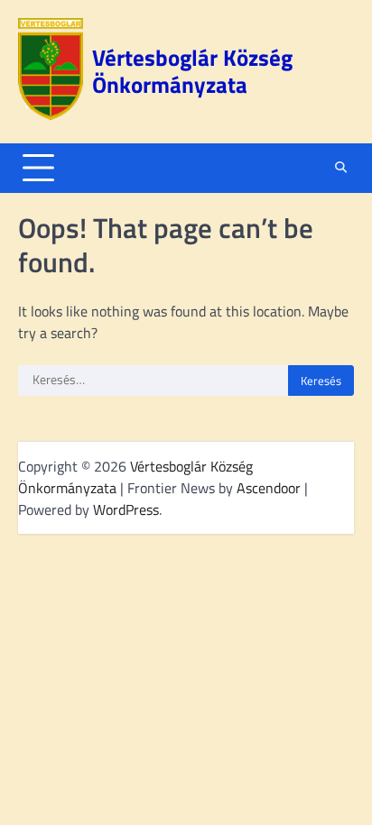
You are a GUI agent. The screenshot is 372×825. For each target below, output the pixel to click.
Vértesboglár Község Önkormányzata (192, 71)
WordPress (126, 509)
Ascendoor (269, 488)
